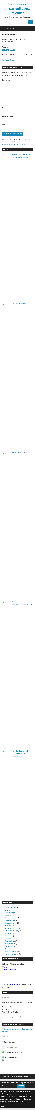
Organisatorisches (10, 923)
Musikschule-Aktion (11, 918)
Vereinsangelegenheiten (12, 946)
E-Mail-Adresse (8, 116)
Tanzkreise (8, 936)
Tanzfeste (8, 933)
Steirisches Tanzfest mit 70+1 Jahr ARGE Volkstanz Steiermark (21, 753)
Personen (8, 925)
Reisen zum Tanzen (11, 928)
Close (2, 1106)
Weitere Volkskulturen (11, 954)
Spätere (12, 50)
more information (11, 1086)
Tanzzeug (8, 938)
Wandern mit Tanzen (11, 951)
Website (5, 125)
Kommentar (6, 80)
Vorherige (5, 50)
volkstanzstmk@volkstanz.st (11, 1017)
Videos (7, 949)
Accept (21, 1086)
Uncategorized (9, 941)
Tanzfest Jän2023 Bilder (19, 453)
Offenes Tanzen (10, 920)
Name (4, 108)
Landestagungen (10, 913)
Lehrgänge (8, 915)
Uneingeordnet (9, 944)
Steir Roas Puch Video (19, 303)
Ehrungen (8, 910)
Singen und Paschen (11, 931)
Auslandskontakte (10, 907)
